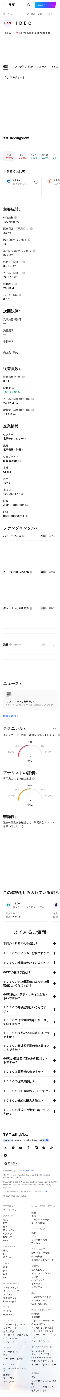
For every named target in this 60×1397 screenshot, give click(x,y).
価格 (33, 1216)
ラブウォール (10, 1327)
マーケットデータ (40, 1219)
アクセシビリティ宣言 (42, 1327)
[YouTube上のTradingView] (21, 1148)
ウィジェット (38, 1350)
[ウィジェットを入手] (53, 728)
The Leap (36, 1243)
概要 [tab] (5, 66)
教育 (5, 1355)
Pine (5, 1240)
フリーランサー (11, 1378)
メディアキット (39, 1287)
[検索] (29, 5)
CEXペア (7, 1233)
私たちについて (39, 1269)
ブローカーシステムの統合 (43, 1382)
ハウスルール (10, 1338)
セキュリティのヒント (42, 1331)
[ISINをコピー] (26, 505)
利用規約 (35, 1313)
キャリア (35, 1283)
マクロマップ (10, 1297)
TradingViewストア (41, 1297)
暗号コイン (8, 1230)
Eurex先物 (36, 1256)
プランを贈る (38, 1223)
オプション (8, 1294)
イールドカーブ (11, 1291)
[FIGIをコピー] (27, 516)
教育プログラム (39, 1390)
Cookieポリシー (39, 1324)
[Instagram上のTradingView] (28, 1148)
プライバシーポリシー (42, 1320)
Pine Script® (9, 1301)
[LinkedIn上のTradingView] (36, 1148)
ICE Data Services (26, 1170)
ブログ (34, 1276)
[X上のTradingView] (5, 1148)
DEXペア (7, 1237)
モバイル (7, 1311)
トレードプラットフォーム (43, 1366)
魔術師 (6, 1374)
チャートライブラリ (41, 1354)
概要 (33, 1232)
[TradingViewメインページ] (15, 1134)
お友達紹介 (8, 1331)
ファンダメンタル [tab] (22, 66)
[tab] (43, 536)
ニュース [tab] (41, 66)
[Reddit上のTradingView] (5, 1155)
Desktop (7, 1314)
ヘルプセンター (39, 1280)
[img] (49, 32)
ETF (5, 1223)
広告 (33, 1377)
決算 (5, 1270)
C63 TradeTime (39, 1303)
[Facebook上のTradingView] (13, 1148)
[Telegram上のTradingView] (44, 1148)
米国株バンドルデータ (42, 1260)
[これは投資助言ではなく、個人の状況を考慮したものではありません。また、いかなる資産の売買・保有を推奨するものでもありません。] (33, 778)
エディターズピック (13, 1358)
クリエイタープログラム (15, 1334)
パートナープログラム (42, 1387)
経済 (5, 1267)
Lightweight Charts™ (42, 1357)
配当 (5, 1274)
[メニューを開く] (4, 5)
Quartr (45, 1191)
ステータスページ (40, 1340)
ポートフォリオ (11, 1287)
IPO (5, 1277)
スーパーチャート (12, 1210)
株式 (5, 1219)
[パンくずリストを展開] (20, 14)
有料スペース (10, 1381)
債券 (5, 1226)
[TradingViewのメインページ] (12, 5)
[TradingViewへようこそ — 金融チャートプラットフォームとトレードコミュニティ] (16, 138)
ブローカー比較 (39, 1239)
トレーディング (11, 1351)
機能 (33, 1212)
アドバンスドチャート (42, 1361)
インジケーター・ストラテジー (15, 1369)
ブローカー (37, 1236)
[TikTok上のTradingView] (51, 1148)
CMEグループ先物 (40, 1253)
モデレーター (10, 1341)
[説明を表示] (15, 217)
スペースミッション (41, 1273)
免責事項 (35, 1317)
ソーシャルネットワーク (15, 1324)
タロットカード (39, 1300)
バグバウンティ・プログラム (43, 1336)
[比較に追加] (36, 181)
